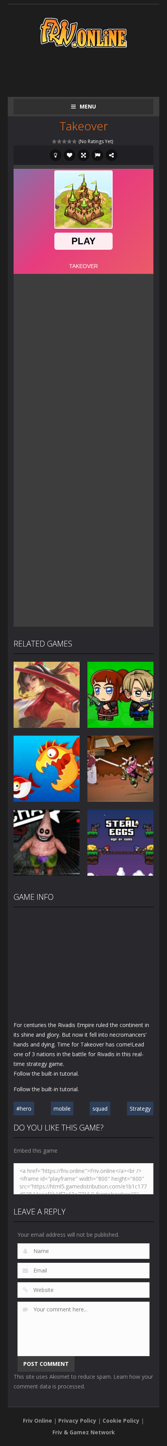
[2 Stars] (59, 141)
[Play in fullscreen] (83, 155)
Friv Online (37, 1420)
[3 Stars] (64, 141)
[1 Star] (54, 141)
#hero (23, 1108)
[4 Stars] (69, 141)
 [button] (97, 155)
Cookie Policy (121, 1420)
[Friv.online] (83, 32)
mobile (62, 1108)
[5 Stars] (74, 141)
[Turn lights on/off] (55, 155)
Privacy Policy (77, 1420)
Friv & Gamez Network (83, 1432)
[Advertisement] (90, 71)
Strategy (140, 1108)
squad (100, 1108)
